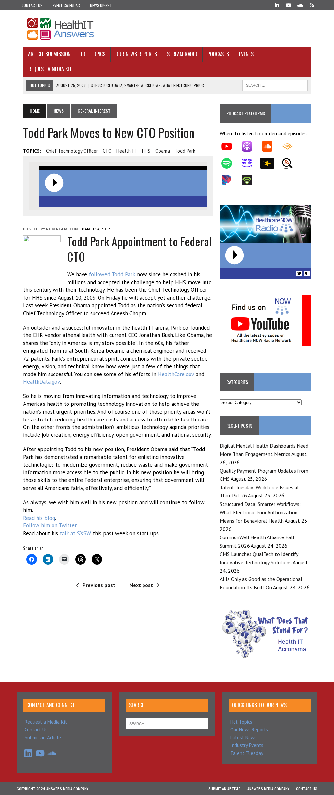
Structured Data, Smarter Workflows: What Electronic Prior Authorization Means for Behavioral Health (260, 512)
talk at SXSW (76, 533)
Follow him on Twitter (50, 525)
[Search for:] (167, 723)
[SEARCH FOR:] (275, 84)
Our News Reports (136, 54)
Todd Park (185, 151)
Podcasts (218, 54)
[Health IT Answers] (167, 28)
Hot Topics (93, 54)
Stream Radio (182, 54)
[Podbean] (250, 180)
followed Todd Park (112, 274)
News (59, 110)
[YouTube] (288, 4)
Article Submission (49, 54)
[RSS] (312, 4)
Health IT (126, 151)
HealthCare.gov (176, 374)
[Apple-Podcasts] (250, 146)
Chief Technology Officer (72, 151)
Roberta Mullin (62, 229)
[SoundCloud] (300, 4)
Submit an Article (43, 737)
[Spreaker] (270, 163)
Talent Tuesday (246, 753)
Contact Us (32, 5)
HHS (146, 151)
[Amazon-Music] (250, 163)
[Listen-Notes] (291, 163)
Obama (162, 151)
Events (246, 54)
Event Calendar (66, 5)
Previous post (99, 585)
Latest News (243, 737)
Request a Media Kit (50, 69)
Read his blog (39, 518)
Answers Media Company (268, 788)
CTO (107, 151)
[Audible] (291, 146)
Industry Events (246, 745)
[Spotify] (230, 163)
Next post (141, 585)
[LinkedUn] (277, 4)
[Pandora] (230, 180)
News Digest (101, 5)
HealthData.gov (41, 381)
